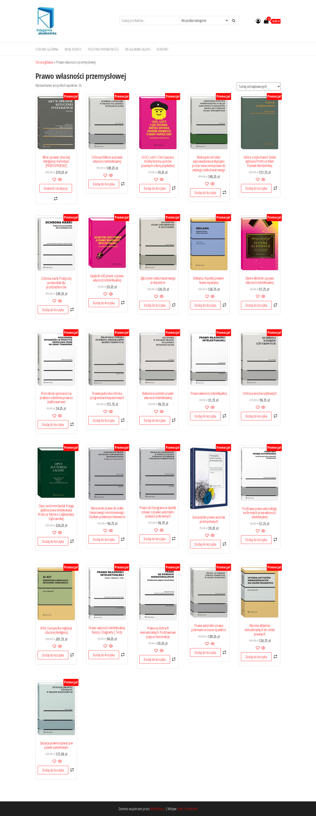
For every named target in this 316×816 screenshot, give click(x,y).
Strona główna (46, 49)
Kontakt (163, 49)
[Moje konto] (258, 21)
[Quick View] (59, 179)
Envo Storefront (187, 808)
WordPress (157, 808)
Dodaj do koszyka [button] (104, 184)
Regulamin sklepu (137, 49)
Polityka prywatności (103, 49)
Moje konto (73, 49)
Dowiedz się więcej (55, 188)
